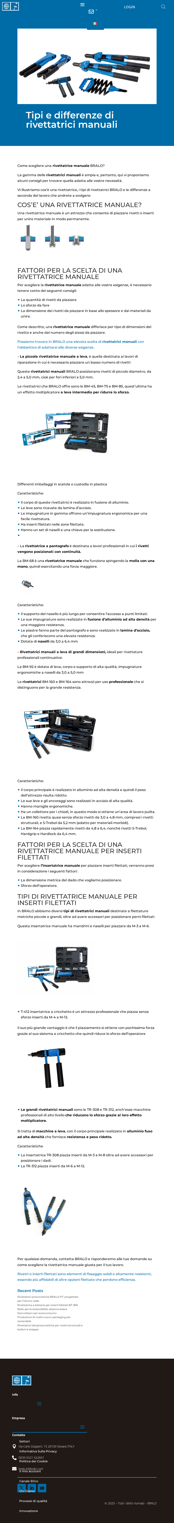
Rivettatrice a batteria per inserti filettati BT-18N (47, 1305)
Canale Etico (28, 1481)
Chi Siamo (27, 1491)
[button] (97, 23)
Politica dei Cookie (33, 1461)
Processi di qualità (33, 1501)
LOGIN (129, 7)
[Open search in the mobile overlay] (163, 7)
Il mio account (30, 1471)
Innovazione (28, 1511)
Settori (24, 1441)
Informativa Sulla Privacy (38, 1451)
